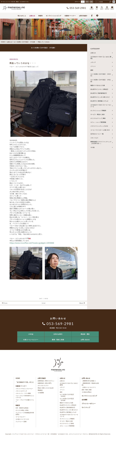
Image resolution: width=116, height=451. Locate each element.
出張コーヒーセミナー (30, 339)
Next (82, 303)
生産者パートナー (70, 16)
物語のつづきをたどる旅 (98, 85)
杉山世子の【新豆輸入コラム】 (100, 101)
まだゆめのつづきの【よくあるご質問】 (101, 57)
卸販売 (40, 16)
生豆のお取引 (58, 334)
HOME (18, 378)
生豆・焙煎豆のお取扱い (22, 408)
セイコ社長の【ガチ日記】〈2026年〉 (101, 75)
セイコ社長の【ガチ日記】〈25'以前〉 (101, 80)
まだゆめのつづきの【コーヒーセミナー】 (101, 105)
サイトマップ (86, 407)
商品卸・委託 (85, 334)
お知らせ (32, 16)
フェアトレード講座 (21, 421)
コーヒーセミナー (20, 416)
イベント (93, 66)
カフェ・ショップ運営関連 (98, 122)
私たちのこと (22, 16)
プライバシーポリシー (89, 403)
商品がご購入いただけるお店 (45, 388)
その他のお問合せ (86, 392)
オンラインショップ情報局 (98, 110)
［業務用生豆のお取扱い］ (89, 380)
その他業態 (41, 392)
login (114, 2)
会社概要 (84, 399)
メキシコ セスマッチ (21, 391)
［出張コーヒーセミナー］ (89, 387)
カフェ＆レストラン (43, 385)
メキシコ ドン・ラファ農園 (23, 393)
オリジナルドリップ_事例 (98, 118)
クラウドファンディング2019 (99, 126)
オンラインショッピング (53, 16)
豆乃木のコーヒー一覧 (97, 134)
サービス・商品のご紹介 (98, 114)
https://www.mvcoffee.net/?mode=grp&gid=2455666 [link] (32, 243)
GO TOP (111, 332)
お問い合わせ (85, 339)
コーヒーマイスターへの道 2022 (100, 130)
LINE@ (30, 334)
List (44, 303)
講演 (92, 70)
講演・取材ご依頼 (58, 339)
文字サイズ (77, 1)
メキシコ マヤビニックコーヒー (24, 388)
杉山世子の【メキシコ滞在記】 (100, 89)
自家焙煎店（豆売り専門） (45, 383)
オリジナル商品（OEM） (22, 410)
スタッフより (94, 138)
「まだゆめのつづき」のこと (25, 382)
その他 (93, 147)
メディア (93, 62)
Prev (5, 303)
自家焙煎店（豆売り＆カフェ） (46, 380)
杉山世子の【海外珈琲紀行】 (99, 93)
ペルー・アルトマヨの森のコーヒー (25, 400)
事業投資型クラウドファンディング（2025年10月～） (101, 142)
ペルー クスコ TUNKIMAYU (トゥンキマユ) (25, 396)
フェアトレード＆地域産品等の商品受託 (25, 413)
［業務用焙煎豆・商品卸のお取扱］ (90, 384)
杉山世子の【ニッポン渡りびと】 (100, 97)
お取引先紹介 (83, 16)
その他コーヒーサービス (22, 419)
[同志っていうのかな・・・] (43, 104)
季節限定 (40, 390)
